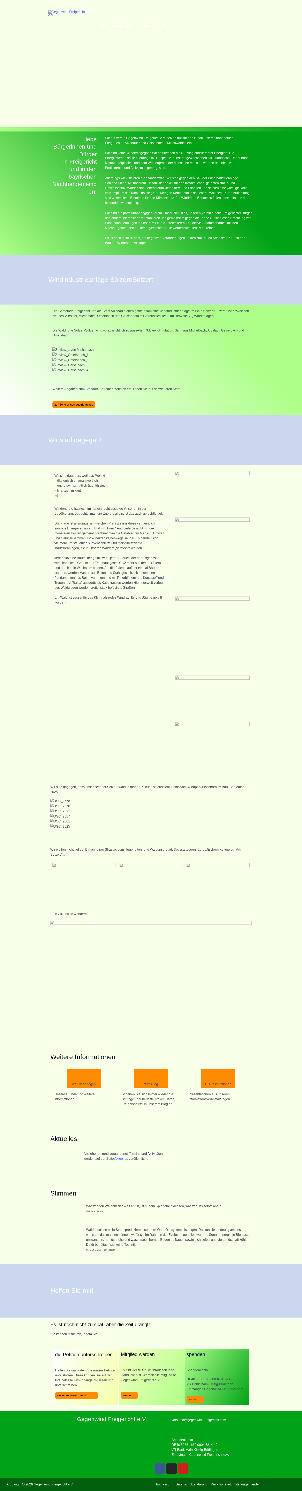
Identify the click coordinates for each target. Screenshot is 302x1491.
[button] (151, 375)
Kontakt (161, 26)
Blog (146, 26)
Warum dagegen (124, 26)
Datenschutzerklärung (191, 1484)
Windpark (99, 26)
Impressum (164, 1484)
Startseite (58, 26)
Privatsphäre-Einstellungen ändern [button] (236, 1484)
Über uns (78, 26)
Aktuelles (121, 1158)
